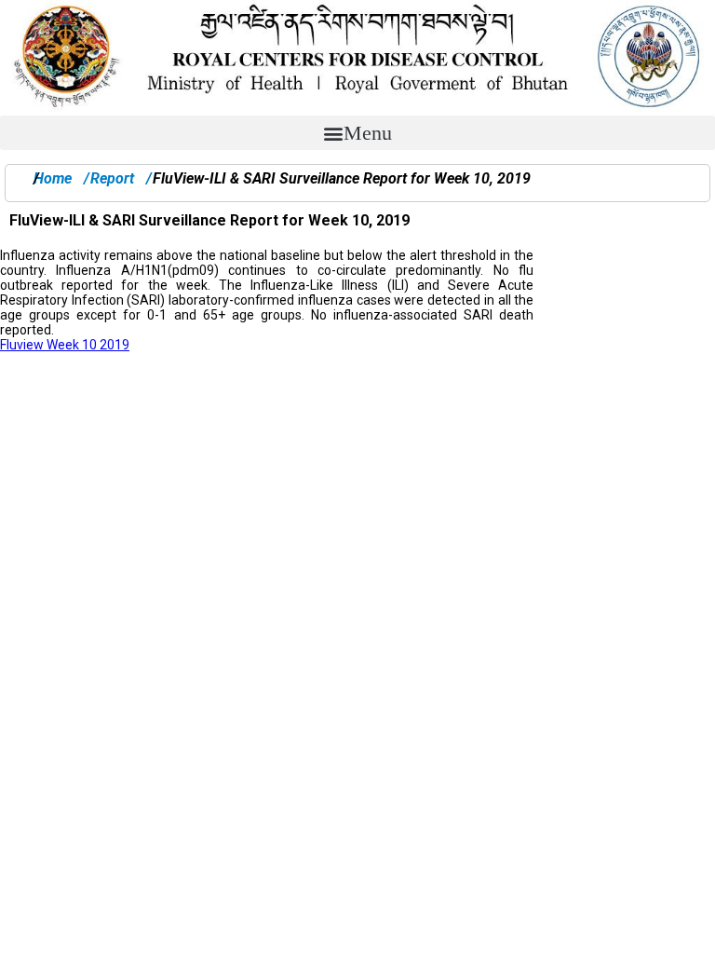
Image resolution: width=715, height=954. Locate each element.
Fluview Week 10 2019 (64, 344)
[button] (357, 133)
